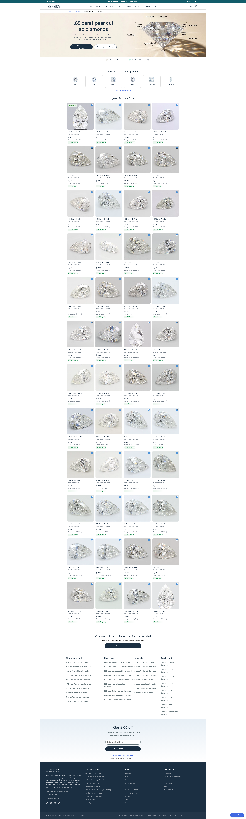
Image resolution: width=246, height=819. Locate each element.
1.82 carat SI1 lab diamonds (167, 670)
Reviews (127, 777)
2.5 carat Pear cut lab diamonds (78, 693)
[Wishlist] (191, 6)
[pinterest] (51, 803)
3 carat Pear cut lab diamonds (77, 697)
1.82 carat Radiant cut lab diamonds (117, 691)
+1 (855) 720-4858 (52, 795)
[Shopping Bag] (196, 6)
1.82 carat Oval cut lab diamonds (116, 680)
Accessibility (163, 815)
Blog (165, 786)
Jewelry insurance (91, 803)
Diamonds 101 (168, 773)
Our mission (129, 780)
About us (128, 773)
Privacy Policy (123, 815)
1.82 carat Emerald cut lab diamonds (117, 675)
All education (168, 783)
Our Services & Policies (93, 773)
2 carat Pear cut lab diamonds (77, 688)
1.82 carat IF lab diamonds (167, 705)
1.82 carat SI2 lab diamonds (167, 663)
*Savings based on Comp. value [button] (179, 816)
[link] (50, 1)
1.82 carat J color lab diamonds (144, 688)
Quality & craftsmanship (93, 793)
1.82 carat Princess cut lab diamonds (118, 667)
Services (127, 803)
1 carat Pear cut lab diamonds (77, 671)
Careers (127, 799)
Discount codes (130, 783)
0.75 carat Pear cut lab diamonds (78, 667)
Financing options (91, 799)
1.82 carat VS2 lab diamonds (167, 677)
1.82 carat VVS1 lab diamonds (168, 698)
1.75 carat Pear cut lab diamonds (78, 684)
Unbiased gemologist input (94, 780)
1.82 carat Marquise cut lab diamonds (118, 671)
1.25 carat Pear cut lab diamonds (78, 675)
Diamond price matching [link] (93, 796)
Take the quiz (168, 790)
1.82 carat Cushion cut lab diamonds (117, 700)
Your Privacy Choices (136, 815)
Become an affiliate (131, 790)
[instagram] (59, 803)
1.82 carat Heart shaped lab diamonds (114, 685)
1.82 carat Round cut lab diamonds (117, 662)
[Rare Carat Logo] (53, 7)
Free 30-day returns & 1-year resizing (98, 790)
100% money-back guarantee (95, 777)
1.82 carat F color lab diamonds (144, 671)
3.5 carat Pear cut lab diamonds (78, 701)
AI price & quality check (93, 783)
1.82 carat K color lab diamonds (144, 693)
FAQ (126, 786)
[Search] (185, 6)
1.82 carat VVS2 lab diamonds (168, 691)
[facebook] (47, 803)
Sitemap (127, 796)
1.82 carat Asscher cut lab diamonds (117, 695)
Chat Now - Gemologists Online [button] (57, 792)
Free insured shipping (92, 786)
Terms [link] (133, 758)
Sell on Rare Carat (131, 793)
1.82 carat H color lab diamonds (144, 680)
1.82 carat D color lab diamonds (144, 662)
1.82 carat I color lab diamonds (143, 684)
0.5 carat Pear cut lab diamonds (78, 662)
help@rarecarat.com (53, 798)
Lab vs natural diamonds (172, 777)
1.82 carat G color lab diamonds (144, 675)
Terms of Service (151, 815)
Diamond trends (169, 780)
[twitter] (55, 803)
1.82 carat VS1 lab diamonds (167, 684)
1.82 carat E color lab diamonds (144, 667)
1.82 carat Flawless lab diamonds (169, 712)
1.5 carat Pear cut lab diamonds (78, 680)
